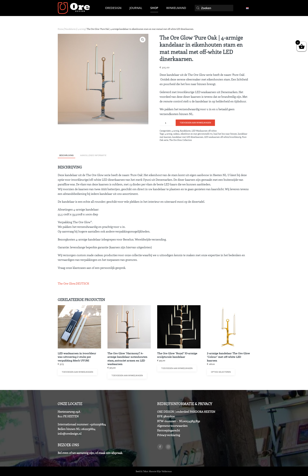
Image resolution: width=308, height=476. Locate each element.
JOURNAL (135, 8)
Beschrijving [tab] (66, 155)
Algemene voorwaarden (172, 426)
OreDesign (113, 8)
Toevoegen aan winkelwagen (195, 122)
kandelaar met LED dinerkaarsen (187, 137)
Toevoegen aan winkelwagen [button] (77, 372)
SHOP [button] (154, 8)
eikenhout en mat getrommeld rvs (197, 133)
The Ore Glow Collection (180, 140)
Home (60, 29)
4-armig (81, 29)
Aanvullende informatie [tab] (93, 155)
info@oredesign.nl (69, 433)
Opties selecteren (221, 372)
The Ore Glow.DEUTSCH (73, 283)
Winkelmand (176, 8)
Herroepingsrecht (168, 430)
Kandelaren (70, 29)
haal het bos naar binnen (225, 133)
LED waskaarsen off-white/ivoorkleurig (222, 137)
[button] (142, 39)
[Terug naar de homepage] (74, 8)
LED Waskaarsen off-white (204, 130)
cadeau (176, 133)
